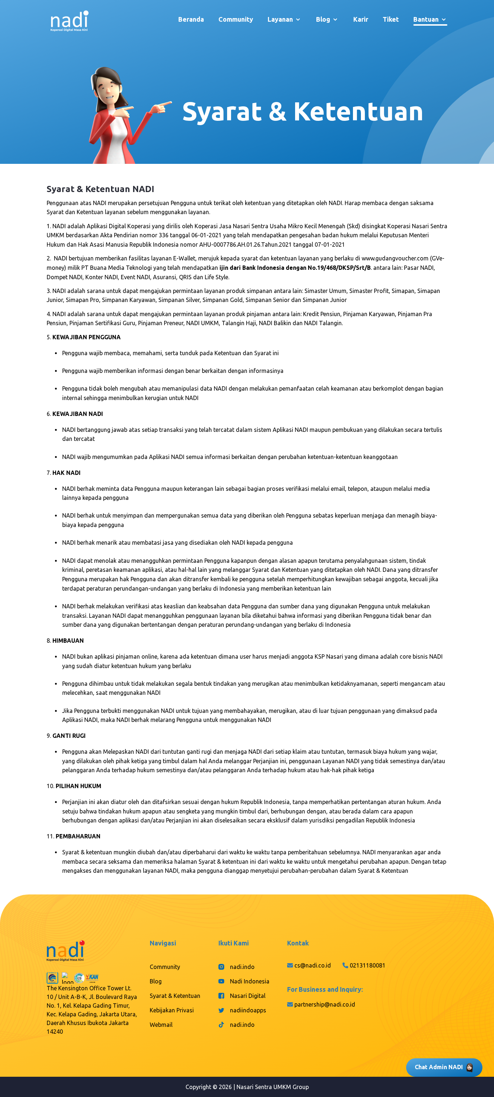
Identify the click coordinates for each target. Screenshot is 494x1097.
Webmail (161, 1024)
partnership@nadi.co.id (324, 1004)
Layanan (280, 19)
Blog (323, 19)
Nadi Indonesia (249, 981)
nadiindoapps (248, 1010)
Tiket (391, 19)
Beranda (191, 19)
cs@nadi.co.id (312, 965)
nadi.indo (242, 967)
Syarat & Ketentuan (175, 995)
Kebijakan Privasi (172, 1010)
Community (235, 19)
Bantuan (426, 19)
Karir (360, 19)
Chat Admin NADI (439, 1067)
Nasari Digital (247, 995)
